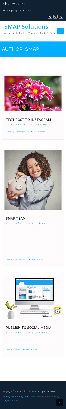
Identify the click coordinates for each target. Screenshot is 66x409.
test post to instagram (28, 120)
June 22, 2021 (27, 124)
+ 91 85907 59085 (15, 3)
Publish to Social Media (29, 328)
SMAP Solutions (26, 26)
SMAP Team (16, 218)
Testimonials (21, 259)
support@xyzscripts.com (20, 10)
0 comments (39, 132)
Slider (18, 349)
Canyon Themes (10, 400)
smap (44, 124)
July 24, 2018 (26, 223)
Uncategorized (22, 132)
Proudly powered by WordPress (18, 396)
